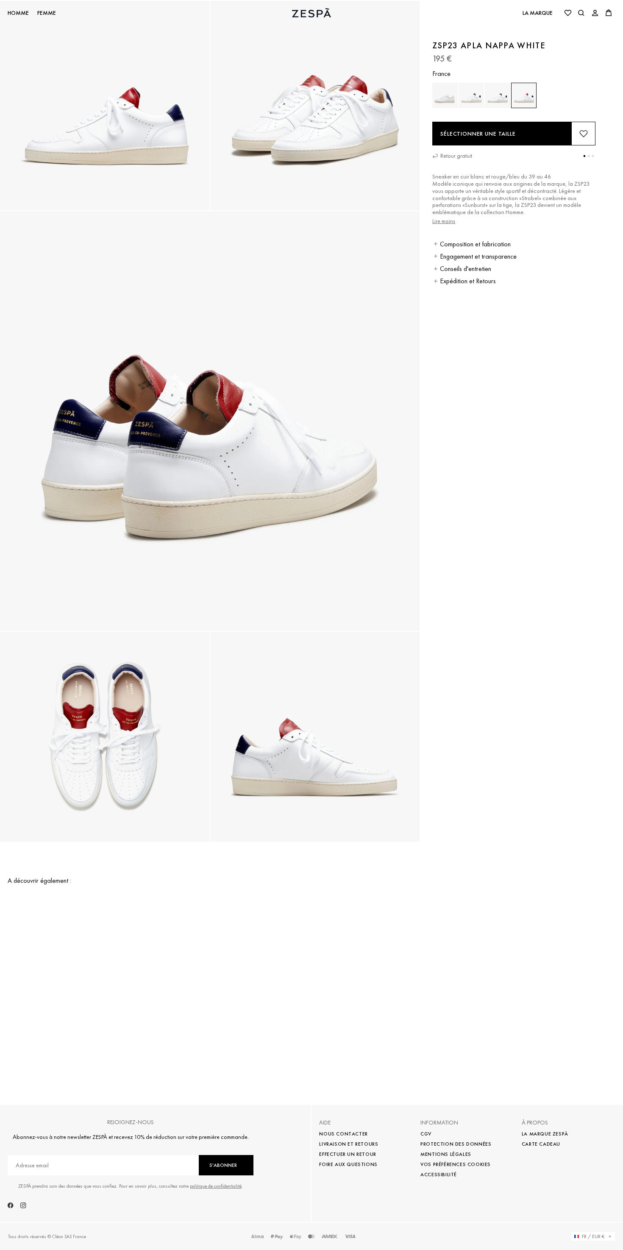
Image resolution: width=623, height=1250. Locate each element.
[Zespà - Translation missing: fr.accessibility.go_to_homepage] (311, 12)
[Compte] (595, 13)
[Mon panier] (608, 13)
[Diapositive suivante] (610, 892)
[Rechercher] (581, 13)
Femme (46, 13)
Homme (18, 13)
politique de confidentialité (216, 1186)
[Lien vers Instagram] (23, 1205)
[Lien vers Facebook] (11, 1205)
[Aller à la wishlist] (568, 13)
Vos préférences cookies (455, 1164)
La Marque (538, 13)
